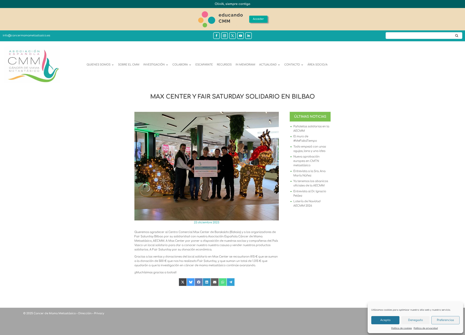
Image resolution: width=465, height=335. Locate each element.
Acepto (385, 320)
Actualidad (268, 64)
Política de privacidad (426, 328)
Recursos (224, 64)
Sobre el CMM (128, 64)
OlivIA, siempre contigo (232, 4)
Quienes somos (98, 64)
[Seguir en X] (232, 35)
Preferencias (445, 320)
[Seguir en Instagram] (224, 35)
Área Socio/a (317, 64)
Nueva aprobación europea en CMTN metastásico (306, 161)
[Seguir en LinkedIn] (248, 35)
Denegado (415, 320)
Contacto (292, 64)
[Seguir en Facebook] (216, 35)
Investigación (154, 64)
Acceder (258, 19)
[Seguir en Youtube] (240, 35)
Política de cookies (401, 328)
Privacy (98, 313)
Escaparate (204, 64)
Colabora (180, 64)
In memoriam (245, 64)
